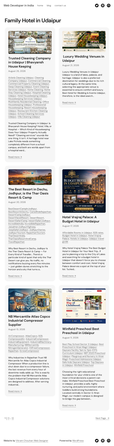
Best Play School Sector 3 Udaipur (80, 344)
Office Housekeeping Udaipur (28, 103)
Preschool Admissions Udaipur (85, 359)
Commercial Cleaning (39, 80)
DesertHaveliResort (18, 217)
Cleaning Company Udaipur (26, 79)
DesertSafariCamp (17, 220)
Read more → (15, 156)
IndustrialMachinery (40, 342)
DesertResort (37, 217)
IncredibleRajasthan (35, 223)
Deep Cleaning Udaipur (20, 86)
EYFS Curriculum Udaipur (79, 352)
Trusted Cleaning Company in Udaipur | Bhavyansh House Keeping (29, 62)
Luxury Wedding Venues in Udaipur (83, 58)
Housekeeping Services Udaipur (25, 98)
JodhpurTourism (16, 232)
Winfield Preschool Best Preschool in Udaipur (80, 331)
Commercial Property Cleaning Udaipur (28, 83)
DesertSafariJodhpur (39, 220)
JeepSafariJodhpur (18, 229)
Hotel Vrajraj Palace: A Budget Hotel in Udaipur (80, 219)
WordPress (78, 440)
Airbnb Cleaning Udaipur (21, 77)
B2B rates (98, 232)
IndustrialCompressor (37, 339)
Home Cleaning (35, 89)
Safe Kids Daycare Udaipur (76, 362)
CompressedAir (16, 339)
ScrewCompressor (29, 350)
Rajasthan (13, 350)
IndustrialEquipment (18, 342)
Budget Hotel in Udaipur (74, 235)
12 (13, 418)
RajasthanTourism (35, 232)
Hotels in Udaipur (79, 238)
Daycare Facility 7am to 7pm (76, 350)
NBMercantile (32, 345)
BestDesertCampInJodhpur (22, 208)
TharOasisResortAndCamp (22, 238)
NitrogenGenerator (18, 347)
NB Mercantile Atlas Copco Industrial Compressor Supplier (29, 320)
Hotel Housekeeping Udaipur (32, 95)
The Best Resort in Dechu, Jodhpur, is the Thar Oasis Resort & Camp (28, 193)
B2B (40, 335)
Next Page (102, 418)
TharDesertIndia (16, 235)
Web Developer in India (19, 5)
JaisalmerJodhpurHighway (21, 226)
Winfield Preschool (84, 365)
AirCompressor (16, 335)
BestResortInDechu (18, 211)
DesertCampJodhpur (19, 214)
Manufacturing (16, 345)
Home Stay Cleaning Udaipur (29, 91)
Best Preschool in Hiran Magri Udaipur (83, 346)
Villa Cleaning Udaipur (29, 116)
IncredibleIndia (16, 223)
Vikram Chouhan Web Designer (32, 440)
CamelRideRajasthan (40, 211)
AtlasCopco (31, 335)
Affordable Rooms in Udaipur (77, 232)
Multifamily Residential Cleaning (24, 101)
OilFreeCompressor (39, 347)
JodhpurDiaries (37, 229)
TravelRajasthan (16, 241)
